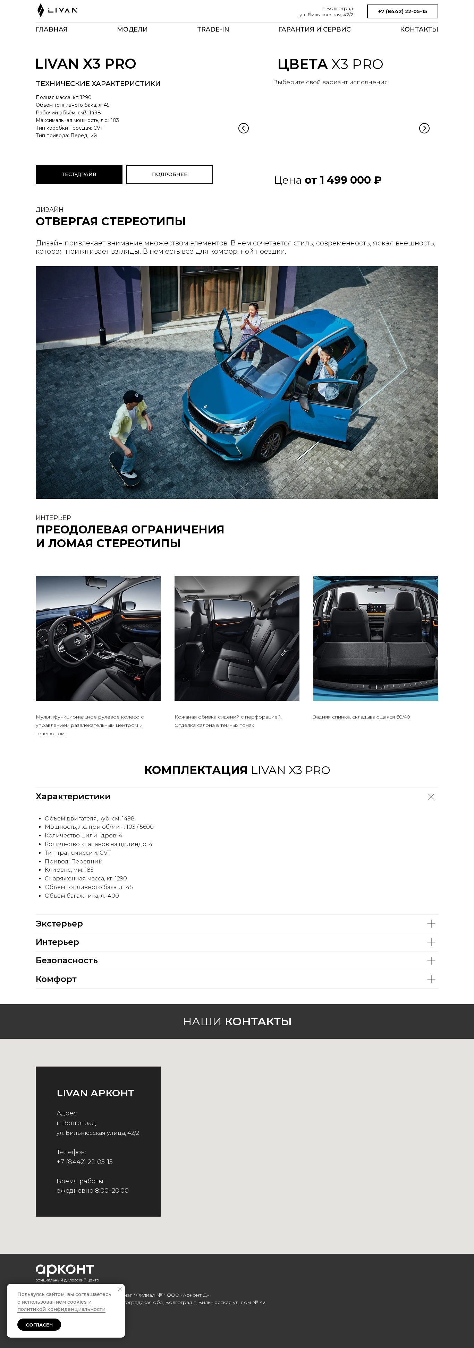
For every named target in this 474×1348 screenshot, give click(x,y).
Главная (52, 29)
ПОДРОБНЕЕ (169, 174)
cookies (77, 1302)
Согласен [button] (39, 1325)
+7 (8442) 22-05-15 (402, 11)
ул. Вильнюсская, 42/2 (326, 14)
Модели (132, 29)
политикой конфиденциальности (61, 1309)
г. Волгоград (337, 8)
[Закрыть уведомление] (119, 1289)
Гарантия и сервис (314, 29)
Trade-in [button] (213, 29)
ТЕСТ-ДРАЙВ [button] (79, 174)
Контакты (419, 29)
